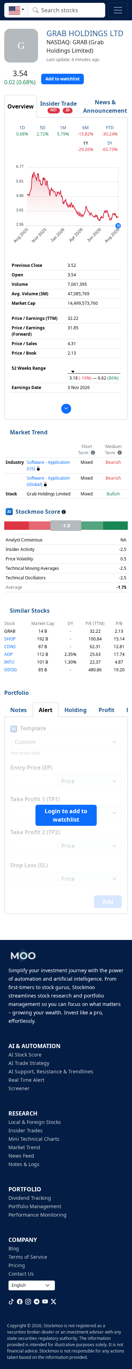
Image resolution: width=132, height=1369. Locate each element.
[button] (16, 10)
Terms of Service (27, 1256)
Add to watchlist (62, 79)
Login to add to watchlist (66, 815)
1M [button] (63, 128)
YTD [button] (110, 128)
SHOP (9, 639)
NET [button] (53, 110)
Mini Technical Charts (33, 1139)
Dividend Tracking (29, 1197)
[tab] (20, 106)
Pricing (16, 1265)
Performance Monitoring (37, 1214)
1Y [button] (85, 143)
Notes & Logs (23, 1164)
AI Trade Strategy (28, 1063)
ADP (8, 654)
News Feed (21, 1155)
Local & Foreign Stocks (34, 1122)
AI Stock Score (25, 1054)
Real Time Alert (26, 1080)
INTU (9, 662)
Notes (18, 710)
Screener (19, 1088)
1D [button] (22, 128)
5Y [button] (109, 143)
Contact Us (21, 1273)
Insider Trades (25, 1130)
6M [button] (85, 128)
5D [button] (42, 128)
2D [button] (67, 110)
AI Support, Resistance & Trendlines (50, 1071)
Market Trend (24, 1147)
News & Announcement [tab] (105, 106)
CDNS (10, 647)
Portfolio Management (34, 1206)
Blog (13, 1248)
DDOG (10, 670)
